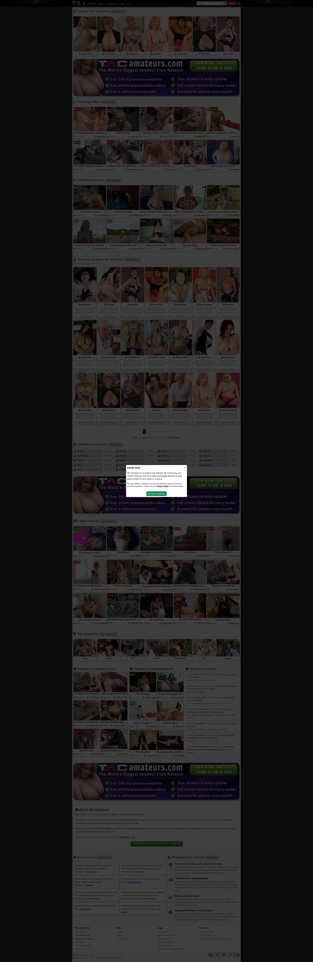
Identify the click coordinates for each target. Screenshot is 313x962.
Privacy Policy (162, 486)
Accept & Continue (156, 493)
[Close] (185, 468)
